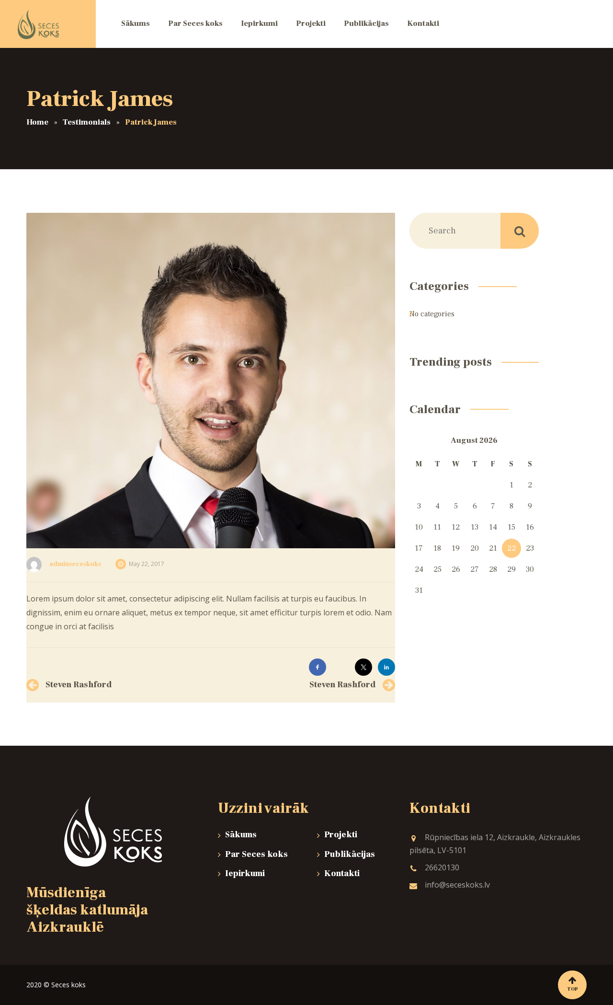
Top (572, 989)
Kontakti (342, 873)
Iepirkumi (245, 873)
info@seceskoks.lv (457, 884)
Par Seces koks (256, 854)
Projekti (340, 834)
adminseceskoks (75, 564)
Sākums (241, 834)
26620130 (442, 867)
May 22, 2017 (146, 564)
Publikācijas (349, 854)
